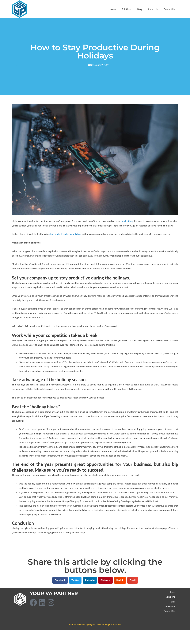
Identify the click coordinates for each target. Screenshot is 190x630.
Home (113, 9)
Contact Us (169, 9)
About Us (153, 9)
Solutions (126, 9)
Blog (139, 9)
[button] (60, 580)
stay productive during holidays (65, 234)
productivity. (127, 221)
